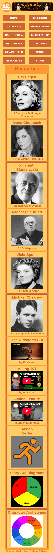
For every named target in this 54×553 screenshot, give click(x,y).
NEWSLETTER (14, 52)
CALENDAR (14, 26)
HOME (14, 18)
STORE (40, 60)
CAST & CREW (14, 35)
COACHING (40, 43)
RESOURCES (14, 60)
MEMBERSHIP (40, 35)
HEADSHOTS (14, 43)
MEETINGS (40, 18)
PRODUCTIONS (40, 26)
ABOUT (40, 52)
